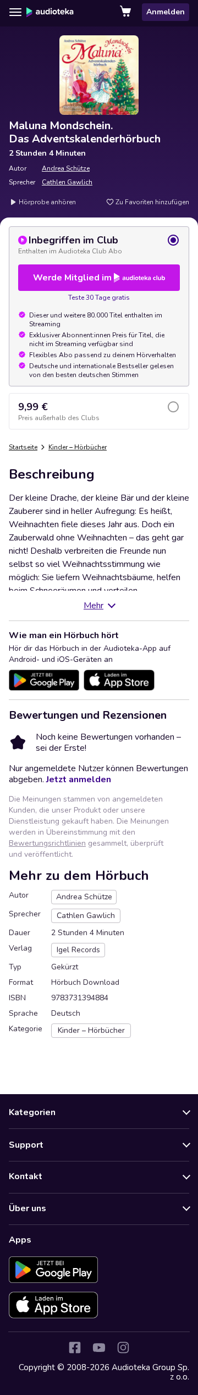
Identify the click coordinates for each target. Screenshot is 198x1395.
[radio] (99, 245)
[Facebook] (74, 1347)
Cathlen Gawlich (67, 182)
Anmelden (165, 12)
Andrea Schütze (66, 168)
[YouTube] (99, 1347)
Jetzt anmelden (78, 779)
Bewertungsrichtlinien (47, 843)
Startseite (23, 447)
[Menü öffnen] (15, 12)
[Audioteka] (50, 12)
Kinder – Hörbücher (77, 447)
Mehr (93, 606)
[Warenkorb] (126, 12)
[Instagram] (123, 1347)
